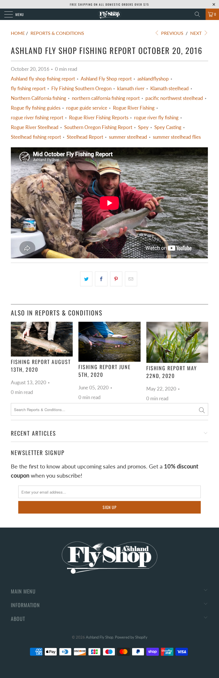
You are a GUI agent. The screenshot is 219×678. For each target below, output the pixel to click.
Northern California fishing (38, 98)
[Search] (199, 14)
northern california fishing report (106, 98)
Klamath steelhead (169, 88)
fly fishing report (28, 88)
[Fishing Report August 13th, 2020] (42, 339)
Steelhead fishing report (36, 137)
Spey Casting (167, 127)
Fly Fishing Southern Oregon (81, 88)
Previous (171, 33)
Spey (143, 127)
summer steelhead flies (177, 137)
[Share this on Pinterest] (116, 278)
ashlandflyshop (153, 79)
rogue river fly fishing (156, 117)
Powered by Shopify (131, 637)
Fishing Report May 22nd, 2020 (171, 371)
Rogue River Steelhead (34, 127)
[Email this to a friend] (131, 278)
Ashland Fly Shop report (106, 79)
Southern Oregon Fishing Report (98, 127)
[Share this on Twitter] (86, 278)
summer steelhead (128, 137)
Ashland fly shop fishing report (43, 79)
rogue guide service (86, 108)
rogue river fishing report (37, 117)
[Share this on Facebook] (101, 278)
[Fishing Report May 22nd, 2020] (177, 342)
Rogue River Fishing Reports (98, 117)
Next (196, 33)
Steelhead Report (85, 137)
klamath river (131, 88)
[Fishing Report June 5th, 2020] (109, 342)
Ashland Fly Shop (99, 637)
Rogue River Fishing (134, 108)
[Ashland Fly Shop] (109, 14)
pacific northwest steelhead (174, 98)
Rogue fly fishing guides (35, 108)
